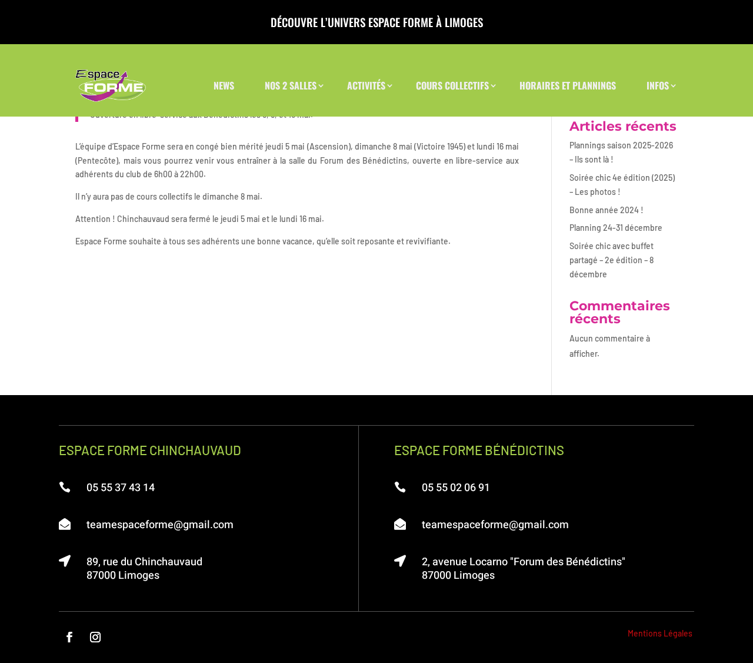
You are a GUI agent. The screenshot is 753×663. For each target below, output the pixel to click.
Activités (366, 85)
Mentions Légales (660, 633)
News (224, 85)
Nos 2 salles (290, 85)
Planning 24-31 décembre (615, 228)
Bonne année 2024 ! (606, 210)
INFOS (658, 85)
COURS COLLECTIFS (452, 85)
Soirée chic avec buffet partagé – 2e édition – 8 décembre (611, 260)
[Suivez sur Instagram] (95, 637)
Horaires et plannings (567, 85)
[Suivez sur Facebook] (69, 637)
